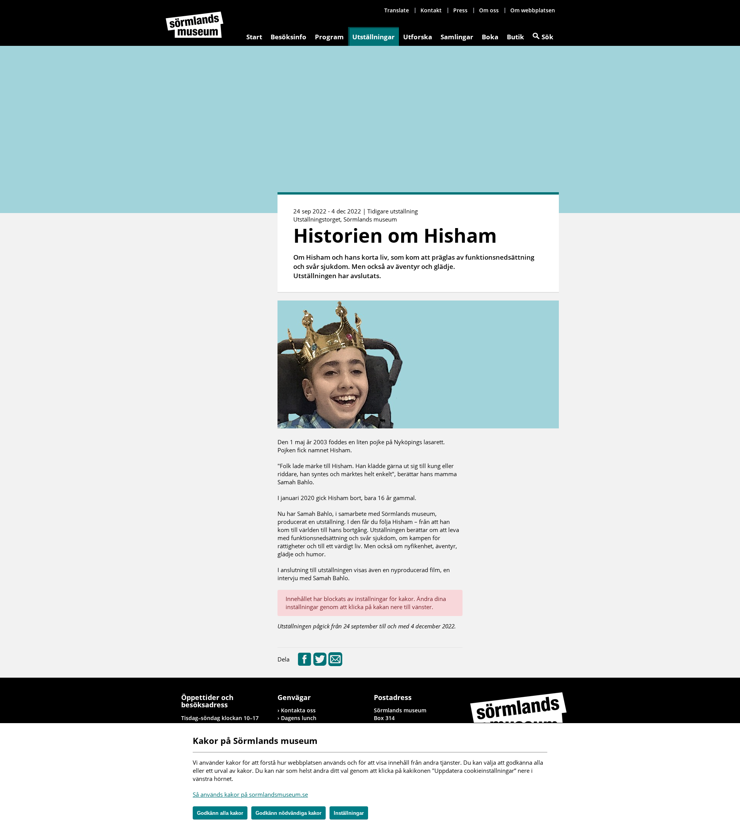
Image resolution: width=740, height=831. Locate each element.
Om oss (489, 10)
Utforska (417, 36)
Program (329, 36)
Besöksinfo (288, 36)
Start (254, 36)
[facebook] (304, 664)
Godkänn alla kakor (220, 813)
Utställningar (373, 36)
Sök (547, 36)
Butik (515, 36)
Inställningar (349, 813)
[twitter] (320, 664)
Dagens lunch (298, 718)
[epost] (335, 664)
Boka (490, 36)
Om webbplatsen (532, 10)
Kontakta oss (298, 710)
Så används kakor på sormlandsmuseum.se (250, 794)
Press (460, 10)
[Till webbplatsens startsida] (195, 25)
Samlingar (457, 36)
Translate (396, 10)
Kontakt (431, 10)
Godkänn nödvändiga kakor (288, 813)
